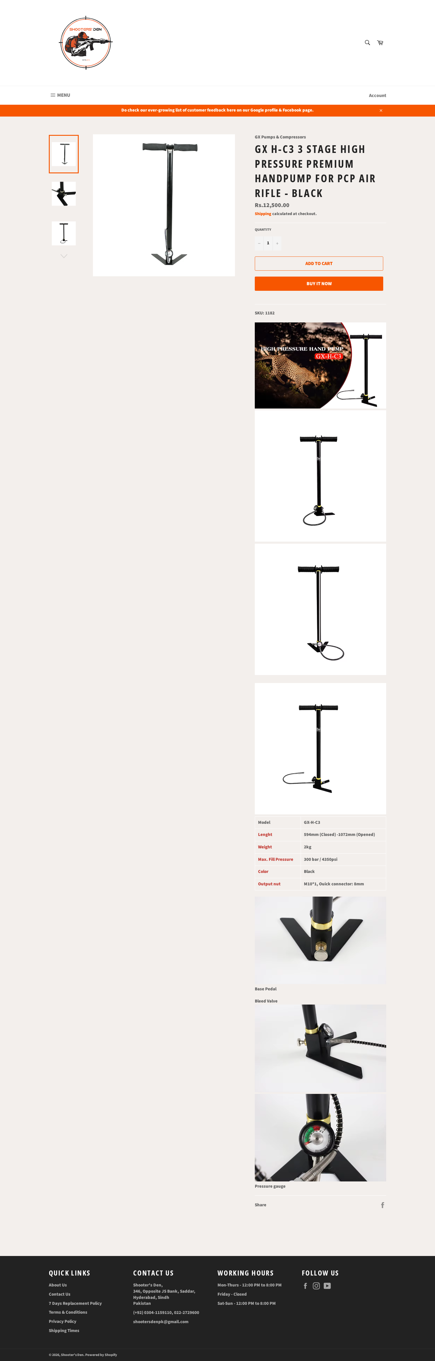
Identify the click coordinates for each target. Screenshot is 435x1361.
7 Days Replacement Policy (75, 1303)
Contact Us (59, 1294)
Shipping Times (64, 1331)
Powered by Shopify (101, 1354)
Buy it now (319, 283)
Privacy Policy (62, 1321)
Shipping (263, 214)
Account (377, 95)
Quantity (263, 229)
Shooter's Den (72, 1354)
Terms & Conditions (68, 1312)
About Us (58, 1285)
